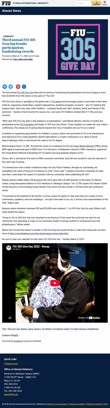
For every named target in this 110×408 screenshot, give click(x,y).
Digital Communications (57, 404)
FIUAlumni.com (11, 363)
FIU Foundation (27, 124)
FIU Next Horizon (78, 329)
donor (30, 329)
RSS (106, 404)
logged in (18, 341)
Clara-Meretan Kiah (23, 59)
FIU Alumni (47, 329)
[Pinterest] (18, 86)
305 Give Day (14, 329)
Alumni (24, 329)
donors (37, 329)
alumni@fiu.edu (11, 394)
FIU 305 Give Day (25, 92)
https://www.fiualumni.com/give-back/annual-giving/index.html (39, 233)
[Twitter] (10, 86)
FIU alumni (57, 101)
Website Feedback (94, 404)
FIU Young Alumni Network (82, 146)
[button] (105, 3)
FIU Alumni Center (61, 329)
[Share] (24, 86)
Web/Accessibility (77, 404)
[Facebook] (4, 86)
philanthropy (93, 329)
